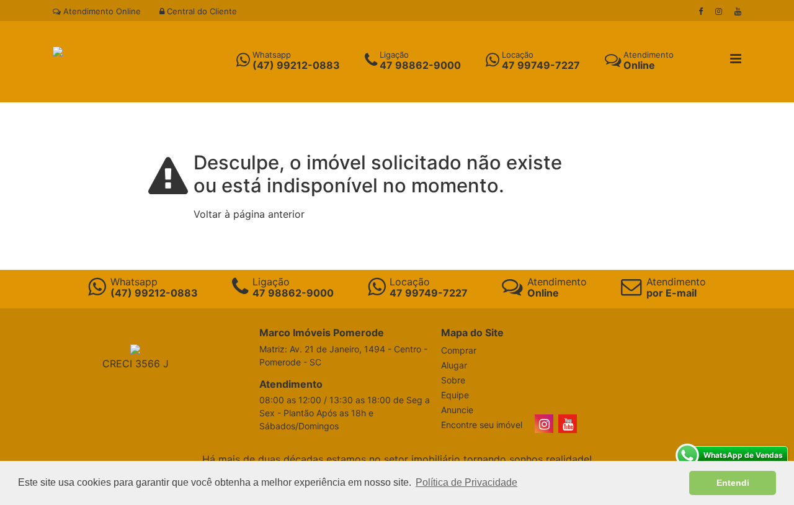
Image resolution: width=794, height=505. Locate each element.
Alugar (454, 365)
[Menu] (735, 59)
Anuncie (457, 409)
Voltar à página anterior (249, 214)
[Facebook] (700, 11)
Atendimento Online (101, 11)
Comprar (458, 350)
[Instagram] (718, 11)
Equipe (455, 395)
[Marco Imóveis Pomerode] (58, 50)
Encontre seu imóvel (481, 424)
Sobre (453, 380)
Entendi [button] (732, 483)
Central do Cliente (200, 11)
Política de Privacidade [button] (466, 482)
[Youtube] (737, 11)
